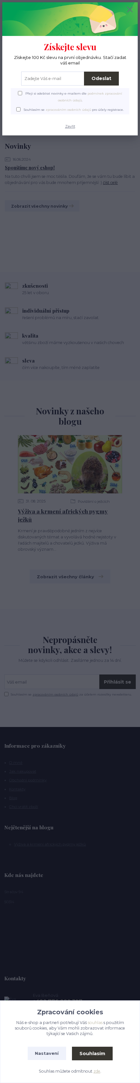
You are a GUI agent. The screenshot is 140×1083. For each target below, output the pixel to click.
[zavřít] (130, 10)
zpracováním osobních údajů (68, 109)
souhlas (95, 1022)
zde (96, 1071)
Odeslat (101, 78)
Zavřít (70, 126)
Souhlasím (92, 1053)
